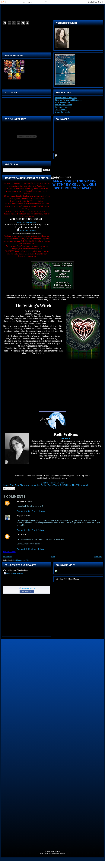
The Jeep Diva (61, 109)
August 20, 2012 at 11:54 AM (31, 511)
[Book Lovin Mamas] (56, 572)
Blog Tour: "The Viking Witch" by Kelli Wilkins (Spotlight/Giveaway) (74, 184)
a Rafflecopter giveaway (53, 483)
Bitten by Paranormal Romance (68, 100)
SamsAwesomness (63, 107)
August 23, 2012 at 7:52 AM (30, 549)
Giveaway (24, 485)
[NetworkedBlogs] (27, 588)
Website (65, 438)
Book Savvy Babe (62, 102)
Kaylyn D (21, 515)
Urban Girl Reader (62, 112)
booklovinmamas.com (26, 222)
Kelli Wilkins (65, 485)
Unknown (22, 501)
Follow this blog (27, 591)
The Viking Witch (80, 485)
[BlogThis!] (7, 488)
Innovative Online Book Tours (44, 485)
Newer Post (7, 557)
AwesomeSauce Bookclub (66, 97)
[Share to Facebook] (13, 488)
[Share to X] (10, 488)
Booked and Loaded (63, 105)
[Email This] (4, 488)
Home (53, 557)
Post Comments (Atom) (21, 560)
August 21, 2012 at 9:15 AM (30, 530)
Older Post (98, 557)
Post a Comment (9, 552)
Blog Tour (14, 485)
